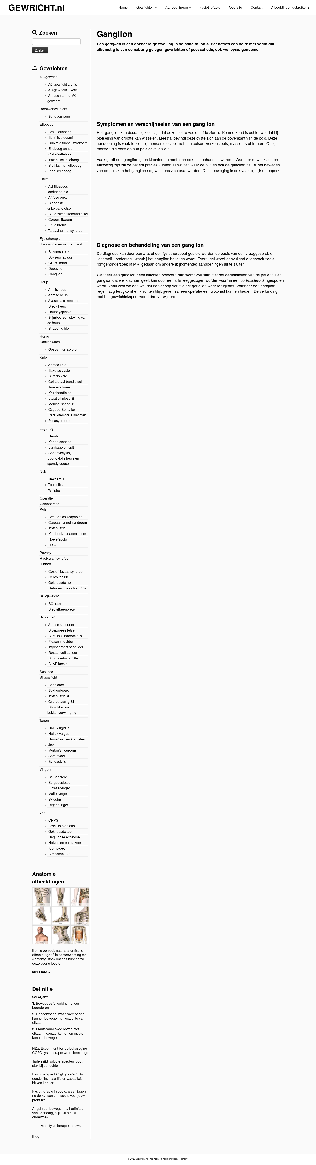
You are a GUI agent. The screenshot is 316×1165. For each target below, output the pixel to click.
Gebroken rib (58, 576)
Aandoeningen (177, 7)
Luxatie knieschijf (61, 398)
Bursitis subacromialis (65, 635)
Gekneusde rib (59, 582)
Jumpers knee (59, 387)
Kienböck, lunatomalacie (67, 533)
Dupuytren (56, 268)
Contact (256, 7)
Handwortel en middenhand (61, 244)
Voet (43, 812)
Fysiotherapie (209, 7)
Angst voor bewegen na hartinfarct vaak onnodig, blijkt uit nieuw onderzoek (58, 1112)
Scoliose (46, 671)
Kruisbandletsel (60, 392)
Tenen (44, 720)
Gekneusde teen (61, 831)
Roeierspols (57, 539)
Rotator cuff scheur (62, 652)
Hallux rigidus (58, 727)
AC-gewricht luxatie (63, 89)
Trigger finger (58, 804)
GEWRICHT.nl (36, 7)
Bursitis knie (57, 375)
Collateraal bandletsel (65, 381)
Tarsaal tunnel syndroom (66, 230)
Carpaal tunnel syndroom (67, 522)
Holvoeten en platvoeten (67, 842)
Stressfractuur (58, 853)
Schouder (47, 617)
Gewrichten (145, 7)
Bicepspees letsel (61, 630)
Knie (43, 357)
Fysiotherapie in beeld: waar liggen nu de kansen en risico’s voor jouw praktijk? (59, 1095)
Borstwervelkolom (53, 108)
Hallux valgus (58, 733)
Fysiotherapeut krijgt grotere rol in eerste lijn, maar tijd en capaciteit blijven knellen (57, 1078)
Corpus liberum (60, 219)
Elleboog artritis (60, 148)
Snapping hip (58, 328)
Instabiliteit (56, 527)
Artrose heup (58, 294)
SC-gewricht (49, 596)
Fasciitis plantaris (61, 825)
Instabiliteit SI (58, 695)
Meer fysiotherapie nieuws (61, 1125)
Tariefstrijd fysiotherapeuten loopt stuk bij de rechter (57, 1063)
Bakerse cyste (59, 370)
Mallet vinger (58, 793)
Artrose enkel (58, 197)
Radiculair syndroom (55, 558)
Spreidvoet (56, 755)
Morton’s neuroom (62, 750)
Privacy (45, 552)
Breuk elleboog (60, 131)
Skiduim (54, 799)
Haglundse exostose (64, 837)
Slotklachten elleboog (64, 165)
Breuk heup (57, 306)
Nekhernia (56, 479)
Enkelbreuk (57, 224)
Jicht (51, 744)
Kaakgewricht (50, 341)
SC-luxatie (56, 603)
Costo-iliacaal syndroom (66, 571)
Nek (43, 471)
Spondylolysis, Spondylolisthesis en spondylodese (63, 458)
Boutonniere (57, 776)
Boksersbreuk (58, 251)
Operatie (235, 7)
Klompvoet (56, 848)
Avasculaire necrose (63, 300)
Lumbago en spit (61, 447)
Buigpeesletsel (59, 782)
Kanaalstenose (59, 441)
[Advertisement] (190, 88)
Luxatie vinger (59, 788)
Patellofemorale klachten (67, 415)
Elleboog (47, 124)
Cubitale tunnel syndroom (67, 142)
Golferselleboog (60, 154)
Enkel (44, 178)
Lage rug (46, 428)
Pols (43, 509)
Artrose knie (57, 364)
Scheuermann (59, 116)
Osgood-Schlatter (61, 409)
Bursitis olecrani (60, 137)
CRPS (53, 820)
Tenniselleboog (59, 170)
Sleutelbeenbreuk (61, 609)
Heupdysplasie (59, 311)
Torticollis (55, 484)
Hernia (53, 436)
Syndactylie (57, 761)
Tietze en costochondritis (67, 588)
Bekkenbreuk (58, 690)
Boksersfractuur (60, 257)
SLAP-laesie (57, 663)
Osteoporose (49, 503)
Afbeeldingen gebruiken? (290, 7)
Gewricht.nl (142, 1158)
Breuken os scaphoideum (67, 516)
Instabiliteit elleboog (63, 159)
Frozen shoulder (60, 641)
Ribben (45, 563)
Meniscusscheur (60, 403)
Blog (35, 1136)
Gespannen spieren (63, 349)
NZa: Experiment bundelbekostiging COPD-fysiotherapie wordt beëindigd (60, 1050)
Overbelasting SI (61, 701)
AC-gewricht (49, 76)
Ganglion (55, 273)
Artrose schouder (61, 624)
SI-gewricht (48, 677)
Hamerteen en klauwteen (67, 739)
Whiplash (55, 490)
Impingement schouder (65, 646)
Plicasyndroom (59, 420)
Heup (44, 281)
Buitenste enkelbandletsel (68, 213)
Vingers (45, 769)
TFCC (52, 544)
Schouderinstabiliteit (64, 658)
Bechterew (56, 684)
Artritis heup (57, 289)
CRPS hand (57, 262)
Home (123, 7)
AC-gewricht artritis (62, 84)
